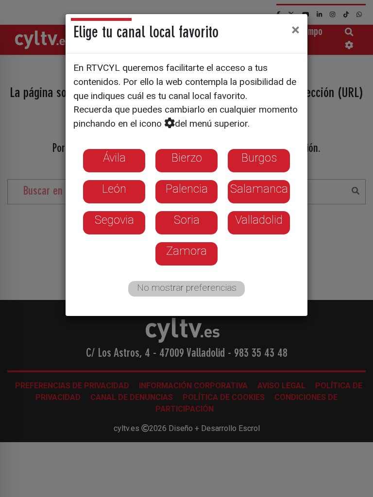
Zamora (186, 251)
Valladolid (259, 220)
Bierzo (186, 158)
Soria (187, 220)
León (114, 189)
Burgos (259, 158)
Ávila (114, 158)
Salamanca (259, 189)
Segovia (114, 220)
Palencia (187, 189)
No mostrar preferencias (187, 287)
